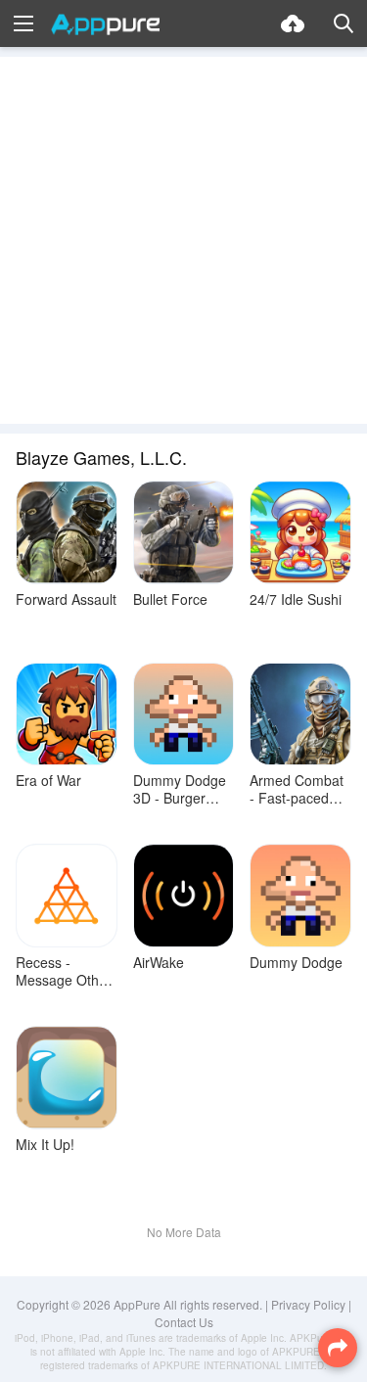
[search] (343, 23)
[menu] (23, 23)
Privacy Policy (308, 1304)
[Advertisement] (183, 240)
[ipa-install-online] (292, 23)
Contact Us (184, 1321)
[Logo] (105, 24)
